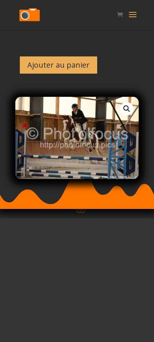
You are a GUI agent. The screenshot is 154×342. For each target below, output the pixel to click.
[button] (126, 108)
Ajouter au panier (58, 65)
